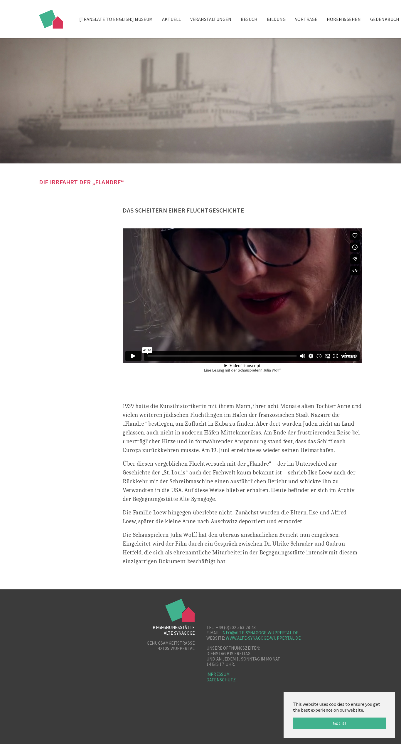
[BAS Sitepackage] (51, 19)
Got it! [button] (339, 723)
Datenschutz (221, 680)
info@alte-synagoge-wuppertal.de (259, 633)
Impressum (218, 674)
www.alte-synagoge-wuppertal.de (263, 638)
